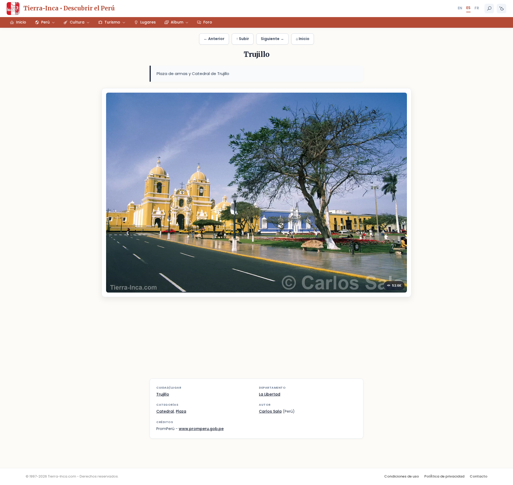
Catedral (165, 411)
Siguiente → (272, 38)
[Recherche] (489, 8)
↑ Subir (242, 38)
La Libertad (269, 394)
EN (460, 8)
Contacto (478, 476)
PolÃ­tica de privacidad (444, 476)
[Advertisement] (256, 341)
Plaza (181, 411)
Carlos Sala (270, 411)
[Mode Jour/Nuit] (501, 8)
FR (477, 8)
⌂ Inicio (302, 38)
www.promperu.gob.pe (201, 428)
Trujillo (162, 394)
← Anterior (214, 38)
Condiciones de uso (401, 476)
